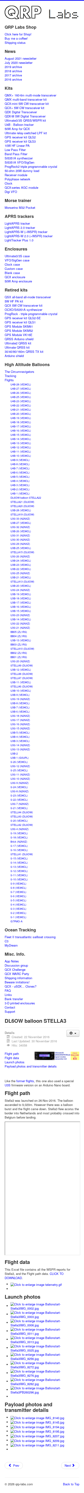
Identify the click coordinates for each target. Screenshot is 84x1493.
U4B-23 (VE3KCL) (20, 401)
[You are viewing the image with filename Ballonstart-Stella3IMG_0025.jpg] (44, 1347)
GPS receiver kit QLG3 (20, 141)
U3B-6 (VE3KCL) (20, 711)
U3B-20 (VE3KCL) (20, 585)
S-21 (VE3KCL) (19, 808)
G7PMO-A (16, 921)
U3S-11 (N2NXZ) (20, 774)
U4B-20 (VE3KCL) (20, 413)
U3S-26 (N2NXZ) (20, 556)
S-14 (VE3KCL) (19, 862)
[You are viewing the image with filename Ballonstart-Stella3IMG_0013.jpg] (44, 1339)
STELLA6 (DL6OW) (21, 686)
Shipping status (15, 43)
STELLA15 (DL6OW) (22, 552)
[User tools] (72, 1033)
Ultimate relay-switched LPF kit (26, 133)
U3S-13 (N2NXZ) (20, 749)
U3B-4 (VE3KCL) (20, 736)
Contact (10, 1007)
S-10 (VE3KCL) (19, 879)
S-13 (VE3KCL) (19, 866)
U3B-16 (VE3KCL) (20, 606)
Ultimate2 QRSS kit (18, 343)
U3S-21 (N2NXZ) (20, 627)
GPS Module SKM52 (19, 331)
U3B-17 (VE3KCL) (20, 602)
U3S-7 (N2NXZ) (19, 804)
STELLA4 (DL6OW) (21, 812)
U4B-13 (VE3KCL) (20, 443)
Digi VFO (11, 192)
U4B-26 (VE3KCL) (20, 393)
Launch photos (14, 1062)
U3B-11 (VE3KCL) (20, 682)
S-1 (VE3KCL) (18, 917)
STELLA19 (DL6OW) (22, 514)
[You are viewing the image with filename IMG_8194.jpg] (37, 1426)
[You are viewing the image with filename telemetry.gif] (36, 1284)
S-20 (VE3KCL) (19, 820)
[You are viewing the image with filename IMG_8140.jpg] (37, 1417)
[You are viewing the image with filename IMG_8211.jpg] (37, 1445)
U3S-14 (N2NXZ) (20, 745)
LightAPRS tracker (17, 223)
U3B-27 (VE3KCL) (20, 523)
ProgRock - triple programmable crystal (31, 314)
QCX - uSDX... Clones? (20, 986)
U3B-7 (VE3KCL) (20, 707)
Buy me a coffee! (16, 38)
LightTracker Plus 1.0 (19, 240)
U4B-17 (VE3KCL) (20, 426)
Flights (9, 380)
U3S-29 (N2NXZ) (20, 544)
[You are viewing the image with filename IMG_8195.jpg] (37, 1431)
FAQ (8, 990)
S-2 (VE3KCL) (18, 913)
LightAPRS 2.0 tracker (20, 228)
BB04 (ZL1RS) (18, 636)
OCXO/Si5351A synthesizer (23, 310)
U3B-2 (14, 753)
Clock (8, 183)
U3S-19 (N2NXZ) (20, 699)
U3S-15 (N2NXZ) (20, 728)
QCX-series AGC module (21, 187)
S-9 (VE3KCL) (18, 883)
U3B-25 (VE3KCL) (20, 548)
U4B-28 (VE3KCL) (20, 384)
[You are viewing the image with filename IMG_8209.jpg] (37, 1440)
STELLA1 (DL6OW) (21, 854)
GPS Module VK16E (18, 335)
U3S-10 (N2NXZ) (20, 778)
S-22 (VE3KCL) (19, 799)
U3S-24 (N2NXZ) (20, 590)
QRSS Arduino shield (19, 339)
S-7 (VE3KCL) (18, 892)
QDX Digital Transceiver (21, 112)
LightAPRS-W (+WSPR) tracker (26, 232)
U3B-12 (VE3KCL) (20, 669)
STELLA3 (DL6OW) (21, 816)
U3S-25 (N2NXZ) (20, 573)
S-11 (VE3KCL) (19, 875)
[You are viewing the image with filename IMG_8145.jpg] (37, 1422)
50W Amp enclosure (18, 281)
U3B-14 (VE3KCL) (20, 619)
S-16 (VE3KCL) (19, 850)
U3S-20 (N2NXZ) (20, 661)
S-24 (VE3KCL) (19, 787)
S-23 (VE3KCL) (19, 795)
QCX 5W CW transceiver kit (23, 305)
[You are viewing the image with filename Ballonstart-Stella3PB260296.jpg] (44, 1389)
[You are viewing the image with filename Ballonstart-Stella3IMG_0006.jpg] (44, 1322)
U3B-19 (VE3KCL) (20, 594)
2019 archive (13, 67)
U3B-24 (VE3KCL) (20, 560)
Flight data (12, 1058)
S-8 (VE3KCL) (18, 887)
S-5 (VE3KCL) (18, 900)
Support (10, 1011)
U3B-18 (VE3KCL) (20, 598)
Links (8, 995)
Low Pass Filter (15, 150)
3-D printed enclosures (20, 1003)
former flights (25, 1081)
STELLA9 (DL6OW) (21, 665)
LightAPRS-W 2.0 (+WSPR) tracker (28, 236)
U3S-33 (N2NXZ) (20, 518)
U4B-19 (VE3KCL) (20, 418)
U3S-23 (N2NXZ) (20, 615)
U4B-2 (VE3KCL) (20, 489)
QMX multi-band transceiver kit (26, 99)
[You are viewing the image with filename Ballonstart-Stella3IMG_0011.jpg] (44, 1331)
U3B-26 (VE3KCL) (20, 531)
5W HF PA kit (14, 301)
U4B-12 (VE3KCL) (20, 447)
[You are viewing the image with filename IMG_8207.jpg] (37, 1435)
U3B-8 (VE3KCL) (20, 703)
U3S (7, 1085)
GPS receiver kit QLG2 (20, 137)
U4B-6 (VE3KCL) (20, 472)
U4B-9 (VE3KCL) (20, 460)
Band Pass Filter (16, 154)
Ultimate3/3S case (17, 256)
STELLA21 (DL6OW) (22, 502)
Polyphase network (17, 179)
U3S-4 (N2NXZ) (19, 829)
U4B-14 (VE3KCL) (20, 439)
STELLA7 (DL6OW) (21, 678)
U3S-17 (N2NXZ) (20, 720)
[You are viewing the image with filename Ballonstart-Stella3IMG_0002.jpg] (44, 1306)
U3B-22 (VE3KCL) (20, 569)
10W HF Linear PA (17, 146)
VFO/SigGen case (17, 260)
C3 (6, 941)
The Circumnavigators (19, 372)
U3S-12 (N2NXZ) (20, 766)
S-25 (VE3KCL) (19, 770)
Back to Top (71, 1484)
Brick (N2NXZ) (18, 841)
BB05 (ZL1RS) (18, 632)
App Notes (12, 961)
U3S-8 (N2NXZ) (19, 791)
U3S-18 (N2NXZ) (20, 715)
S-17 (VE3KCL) (19, 846)
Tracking (10, 376)
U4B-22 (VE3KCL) (20, 405)
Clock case (12, 264)
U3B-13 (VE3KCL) (20, 640)
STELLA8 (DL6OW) (21, 674)
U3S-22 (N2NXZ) (20, 623)
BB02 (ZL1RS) (18, 653)
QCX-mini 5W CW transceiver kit (27, 104)
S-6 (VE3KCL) (18, 896)
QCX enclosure (15, 277)
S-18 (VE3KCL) (19, 837)
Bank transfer (14, 999)
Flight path (12, 1053)
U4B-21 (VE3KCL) (20, 409)
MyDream (11, 945)
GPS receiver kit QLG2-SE (23, 318)
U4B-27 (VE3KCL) (20, 388)
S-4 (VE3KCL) (18, 904)
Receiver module (16, 175)
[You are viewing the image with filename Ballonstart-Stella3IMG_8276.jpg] (44, 1373)
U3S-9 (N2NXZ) (19, 783)
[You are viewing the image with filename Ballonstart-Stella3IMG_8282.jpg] (44, 1381)
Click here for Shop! (18, 34)
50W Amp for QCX (17, 129)
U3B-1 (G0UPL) (19, 757)
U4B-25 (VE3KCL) (20, 397)
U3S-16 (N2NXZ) (20, 724)
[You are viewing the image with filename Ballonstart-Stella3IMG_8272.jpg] (44, 1364)
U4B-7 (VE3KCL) (20, 468)
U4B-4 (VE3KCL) (20, 481)
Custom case (14, 269)
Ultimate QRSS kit (17, 347)
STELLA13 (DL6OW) (22, 581)
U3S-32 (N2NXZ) (20, 527)
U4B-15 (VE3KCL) (20, 434)
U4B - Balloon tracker (19, 125)
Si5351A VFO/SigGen (19, 162)
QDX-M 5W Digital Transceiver (25, 116)
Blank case (12, 273)
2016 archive (13, 79)
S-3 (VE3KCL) (18, 908)
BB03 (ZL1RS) (18, 644)
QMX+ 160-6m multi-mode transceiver (30, 95)
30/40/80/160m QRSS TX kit (24, 352)
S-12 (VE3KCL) (19, 871)
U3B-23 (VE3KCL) (20, 564)
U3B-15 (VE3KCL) (20, 611)
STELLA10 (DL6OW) (22, 648)
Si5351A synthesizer (19, 158)
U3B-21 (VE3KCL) (20, 577)
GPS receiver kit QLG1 (20, 322)
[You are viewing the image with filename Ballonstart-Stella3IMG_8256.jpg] (44, 1356)
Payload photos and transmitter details (31, 1066)
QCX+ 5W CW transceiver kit (24, 108)
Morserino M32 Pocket (20, 208)
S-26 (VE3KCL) (19, 762)
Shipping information (18, 978)
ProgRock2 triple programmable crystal (31, 167)
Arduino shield (14, 356)
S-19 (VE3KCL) (19, 833)
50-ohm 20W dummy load (22, 171)
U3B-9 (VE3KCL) (20, 695)
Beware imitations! (17, 982)
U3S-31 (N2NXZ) (20, 535)
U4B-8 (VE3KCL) (20, 464)
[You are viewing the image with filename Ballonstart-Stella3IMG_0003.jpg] (44, 1314)
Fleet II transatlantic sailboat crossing (30, 937)
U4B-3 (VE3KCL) (20, 485)
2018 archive (13, 71)
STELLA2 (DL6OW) (21, 825)
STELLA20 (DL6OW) (22, 506)
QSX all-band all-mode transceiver (28, 297)
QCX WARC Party (17, 974)
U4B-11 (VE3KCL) (20, 451)
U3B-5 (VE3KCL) (20, 732)
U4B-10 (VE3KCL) (20, 455)
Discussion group (16, 965)
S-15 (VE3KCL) (19, 858)
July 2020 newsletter (18, 63)
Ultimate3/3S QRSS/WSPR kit (25, 120)
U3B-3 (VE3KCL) (20, 741)
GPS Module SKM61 (19, 326)
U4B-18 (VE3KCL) (20, 422)
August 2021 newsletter (20, 58)
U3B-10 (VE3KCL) (20, 690)
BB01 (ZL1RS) (18, 657)
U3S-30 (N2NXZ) (20, 539)
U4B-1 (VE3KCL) (20, 493)
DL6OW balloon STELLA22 (25, 497)
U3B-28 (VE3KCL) (20, 510)
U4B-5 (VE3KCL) (20, 476)
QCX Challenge (15, 970)
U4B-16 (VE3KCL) (20, 430)
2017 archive (13, 75)
